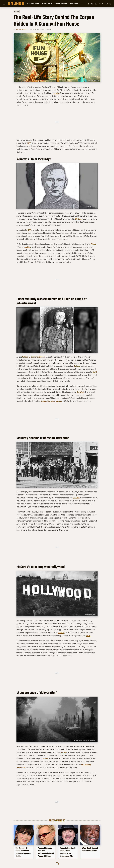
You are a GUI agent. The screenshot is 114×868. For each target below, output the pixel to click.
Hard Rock (47, 3)
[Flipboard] (103, 3)
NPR (29, 143)
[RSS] (110, 3)
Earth (95, 372)
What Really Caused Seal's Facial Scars (90, 849)
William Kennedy (22, 29)
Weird (16, 11)
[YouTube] (92, 3)
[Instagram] (96, 3)
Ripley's (77, 366)
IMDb (88, 635)
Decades (74, 3)
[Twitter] (99, 3)
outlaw (28, 247)
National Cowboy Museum (52, 401)
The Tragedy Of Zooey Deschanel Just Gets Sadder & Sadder (23, 852)
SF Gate (78, 219)
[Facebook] (89, 3)
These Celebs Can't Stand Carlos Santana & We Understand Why (67, 852)
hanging (56, 93)
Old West (80, 392)
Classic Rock (33, 3)
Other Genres (61, 3)
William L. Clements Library (33, 357)
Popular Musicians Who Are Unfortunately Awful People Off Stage (46, 852)
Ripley (93, 244)
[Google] (107, 3)
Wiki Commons (91, 207)
